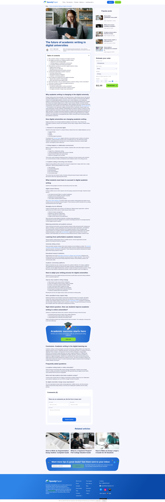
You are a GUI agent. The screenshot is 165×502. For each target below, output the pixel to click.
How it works (79, 488)
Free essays (89, 481)
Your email (72, 402)
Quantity (97, 78)
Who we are (78, 481)
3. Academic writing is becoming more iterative (60, 64)
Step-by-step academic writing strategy (58, 78)
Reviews (88, 490)
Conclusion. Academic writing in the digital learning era (61, 83)
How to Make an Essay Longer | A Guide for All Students (107, 452)
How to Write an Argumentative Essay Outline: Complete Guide (57, 452)
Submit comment (69, 419)
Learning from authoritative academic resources (59, 71)
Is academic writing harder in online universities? (61, 86)
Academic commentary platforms (57, 76)
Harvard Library (56, 138)
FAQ (77, 490)
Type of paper (99, 66)
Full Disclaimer (51, 490)
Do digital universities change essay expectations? (61, 89)
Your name (51, 402)
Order (118, 2)
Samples (78, 486)
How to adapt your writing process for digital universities (61, 77)
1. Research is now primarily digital (58, 61)
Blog (47, 6)
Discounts (88, 488)
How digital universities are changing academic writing (61, 60)
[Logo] (51, 2)
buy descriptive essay (74, 300)
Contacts (78, 493)
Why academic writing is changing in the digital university (62, 58)
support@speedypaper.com (107, 485)
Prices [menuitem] (64, 2)
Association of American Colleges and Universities (69, 255)
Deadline (98, 71)
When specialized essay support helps (58, 80)
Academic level (99, 60)
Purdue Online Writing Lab (54, 200)
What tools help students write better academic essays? (62, 87)
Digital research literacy (55, 67)
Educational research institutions (57, 74)
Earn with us (89, 483)
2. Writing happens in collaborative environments (61, 63)
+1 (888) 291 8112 (105, 483)
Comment (51, 407)
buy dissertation (65, 232)
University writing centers (55, 73)
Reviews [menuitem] (76, 2)
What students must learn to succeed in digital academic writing (63, 66)
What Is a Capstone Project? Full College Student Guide (81, 452)
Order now (68, 339)
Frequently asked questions (55, 84)
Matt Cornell (56, 49)
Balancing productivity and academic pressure (60, 70)
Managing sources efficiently (56, 68)
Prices (77, 483)
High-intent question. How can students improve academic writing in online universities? (69, 81)
